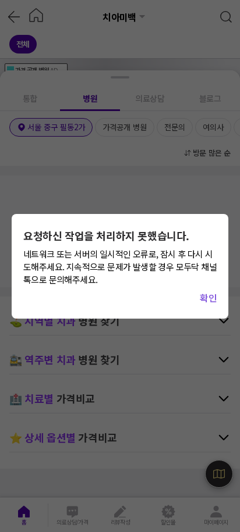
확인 (208, 298)
